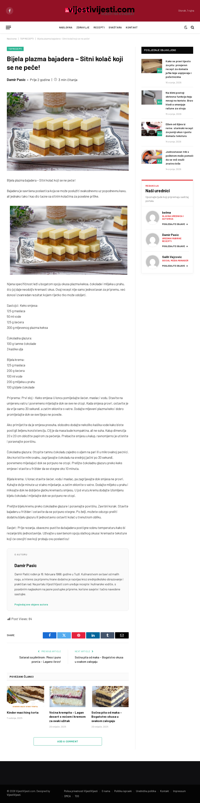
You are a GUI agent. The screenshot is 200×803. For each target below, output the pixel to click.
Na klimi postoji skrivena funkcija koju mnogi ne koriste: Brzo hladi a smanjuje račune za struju (179, 100)
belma (166, 212)
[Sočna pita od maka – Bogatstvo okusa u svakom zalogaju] (110, 696)
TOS (77, 796)
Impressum (179, 791)
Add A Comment (67, 741)
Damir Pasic (16, 79)
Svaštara (115, 27)
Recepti (99, 27)
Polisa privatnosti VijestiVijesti (81, 791)
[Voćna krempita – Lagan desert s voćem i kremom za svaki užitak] (68, 696)
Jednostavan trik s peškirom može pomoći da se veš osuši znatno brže (179, 157)
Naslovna (65, 27)
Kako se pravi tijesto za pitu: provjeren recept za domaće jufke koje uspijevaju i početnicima (178, 68)
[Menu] (8, 27)
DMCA (67, 796)
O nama (106, 791)
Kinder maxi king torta (22, 712)
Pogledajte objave (175, 224)
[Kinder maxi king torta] (25, 696)
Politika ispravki (123, 791)
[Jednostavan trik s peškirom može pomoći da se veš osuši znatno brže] (151, 156)
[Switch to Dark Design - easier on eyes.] (185, 27)
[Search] (192, 27)
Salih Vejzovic (172, 257)
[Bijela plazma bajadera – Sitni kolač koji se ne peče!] (68, 131)
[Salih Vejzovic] (153, 262)
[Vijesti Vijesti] (100, 11)
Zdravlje (83, 27)
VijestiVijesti (14, 794)
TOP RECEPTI (27, 38)
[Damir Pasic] (153, 240)
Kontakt (132, 27)
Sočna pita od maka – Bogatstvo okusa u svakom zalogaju (106, 716)
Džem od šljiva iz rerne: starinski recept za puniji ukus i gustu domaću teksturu (179, 130)
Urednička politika (146, 791)
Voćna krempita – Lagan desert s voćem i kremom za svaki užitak (67, 716)
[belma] (153, 217)
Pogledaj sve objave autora (31, 604)
